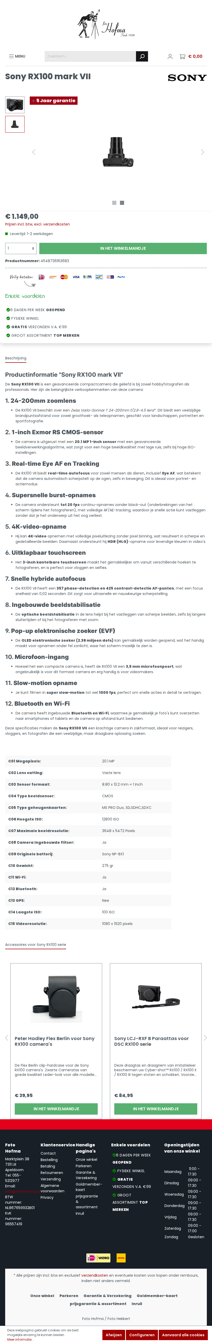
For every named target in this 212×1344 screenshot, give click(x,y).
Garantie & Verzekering (86, 1175)
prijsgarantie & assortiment (98, 1303)
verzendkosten (94, 1275)
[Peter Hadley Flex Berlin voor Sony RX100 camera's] (56, 997)
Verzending (51, 1179)
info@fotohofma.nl (22, 1191)
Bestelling (49, 1159)
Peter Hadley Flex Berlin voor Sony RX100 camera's (55, 1041)
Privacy (47, 1197)
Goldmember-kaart (157, 1295)
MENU (19, 56)
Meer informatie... (20, 1339)
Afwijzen (114, 1335)
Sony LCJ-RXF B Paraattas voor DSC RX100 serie (151, 1041)
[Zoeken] (142, 56)
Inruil (80, 1213)
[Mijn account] (170, 56)
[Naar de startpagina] (106, 25)
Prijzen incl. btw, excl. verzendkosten (37, 224)
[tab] (15, 358)
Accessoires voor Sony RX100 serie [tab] (35, 944)
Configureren (142, 1335)
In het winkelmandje (123, 248)
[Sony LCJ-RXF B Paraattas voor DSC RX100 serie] (155, 997)
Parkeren (84, 1166)
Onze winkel (86, 1159)
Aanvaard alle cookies (183, 1335)
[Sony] (187, 77)
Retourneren (52, 1172)
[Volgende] (203, 152)
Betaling (48, 1166)
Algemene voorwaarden (52, 1188)
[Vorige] (33, 152)
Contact (48, 1153)
